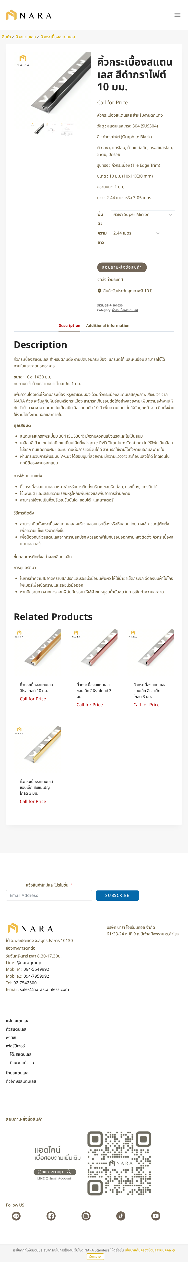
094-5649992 (36, 969)
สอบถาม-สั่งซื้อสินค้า (122, 276)
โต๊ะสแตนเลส (21, 1054)
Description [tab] (69, 334)
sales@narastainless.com (44, 989)
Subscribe (117, 896)
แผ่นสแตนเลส (18, 1021)
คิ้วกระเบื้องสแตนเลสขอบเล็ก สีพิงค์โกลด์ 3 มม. (94, 699)
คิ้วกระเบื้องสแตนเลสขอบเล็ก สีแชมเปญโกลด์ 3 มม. (36, 796)
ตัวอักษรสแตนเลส (21, 1081)
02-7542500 (25, 983)
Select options (35, 716)
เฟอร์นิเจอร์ (15, 1046)
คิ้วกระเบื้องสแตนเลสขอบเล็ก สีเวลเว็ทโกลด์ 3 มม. (149, 699)
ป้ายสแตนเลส (17, 1073)
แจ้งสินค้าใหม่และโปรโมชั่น (47, 885)
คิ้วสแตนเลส (25, 37)
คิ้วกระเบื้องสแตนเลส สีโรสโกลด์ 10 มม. (36, 696)
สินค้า (6, 37)
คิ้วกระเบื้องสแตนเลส (57, 37)
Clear (170, 233)
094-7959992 (36, 976)
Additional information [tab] (107, 334)
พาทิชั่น (12, 1038)
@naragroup (28, 963)
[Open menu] (177, 15)
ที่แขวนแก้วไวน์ (22, 1063)
